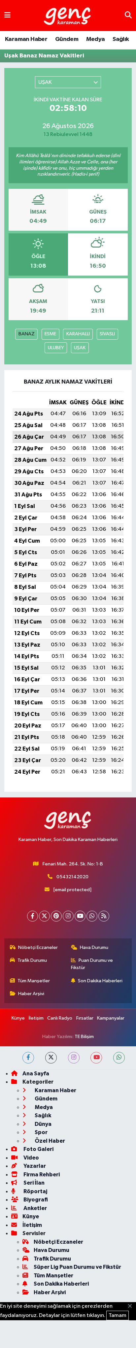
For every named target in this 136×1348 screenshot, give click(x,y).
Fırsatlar (84, 1018)
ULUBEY (56, 347)
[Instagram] (68, 916)
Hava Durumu (94, 947)
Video (30, 1158)
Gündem (66, 39)
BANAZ (26, 333)
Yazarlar (34, 1166)
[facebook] (28, 1057)
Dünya (42, 1124)
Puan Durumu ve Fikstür (92, 964)
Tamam (117, 1315)
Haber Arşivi (31, 993)
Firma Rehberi (41, 1174)
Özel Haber (49, 1141)
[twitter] (51, 1057)
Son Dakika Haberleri (100, 980)
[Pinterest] (56, 916)
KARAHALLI (78, 333)
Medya (95, 39)
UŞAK (79, 347)
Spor (41, 1132)
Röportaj (34, 1191)
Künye (18, 1018)
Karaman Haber (26, 39)
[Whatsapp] (91, 916)
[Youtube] (80, 916)
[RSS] (103, 916)
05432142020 (72, 876)
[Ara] (128, 15)
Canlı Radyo (59, 1018)
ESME (50, 333)
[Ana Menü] (7, 15)
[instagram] (74, 1057)
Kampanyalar (110, 1018)
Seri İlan (33, 1183)
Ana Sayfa (35, 1073)
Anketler (34, 1208)
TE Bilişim (84, 1036)
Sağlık (121, 39)
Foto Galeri (37, 1149)
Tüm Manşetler (33, 980)
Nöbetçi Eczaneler (38, 947)
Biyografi (35, 1199)
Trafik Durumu (32, 960)
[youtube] (96, 1057)
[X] (44, 916)
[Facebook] (32, 916)
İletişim (36, 1018)
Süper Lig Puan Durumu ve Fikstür (77, 1267)
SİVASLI (107, 333)
